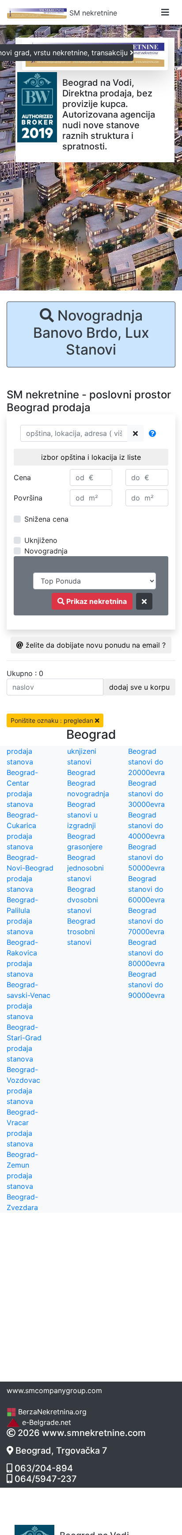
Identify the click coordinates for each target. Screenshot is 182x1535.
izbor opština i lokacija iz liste (91, 457)
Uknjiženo (40, 540)
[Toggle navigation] (165, 12)
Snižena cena (46, 519)
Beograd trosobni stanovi (81, 931)
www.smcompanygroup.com (54, 1390)
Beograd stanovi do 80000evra (146, 953)
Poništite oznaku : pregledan (53, 720)
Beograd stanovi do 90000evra (146, 985)
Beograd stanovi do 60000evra (146, 889)
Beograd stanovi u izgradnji (82, 815)
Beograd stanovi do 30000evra (146, 794)
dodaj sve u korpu (139, 687)
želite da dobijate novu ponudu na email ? (94, 645)
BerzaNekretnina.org (51, 1411)
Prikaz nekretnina (95, 601)
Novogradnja (46, 550)
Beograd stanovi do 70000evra (146, 921)
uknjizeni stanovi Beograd (81, 762)
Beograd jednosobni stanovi (85, 868)
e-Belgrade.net (45, 1422)
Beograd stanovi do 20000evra (146, 762)
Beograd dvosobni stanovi (82, 900)
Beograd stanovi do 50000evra (146, 857)
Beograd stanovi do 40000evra (146, 825)
